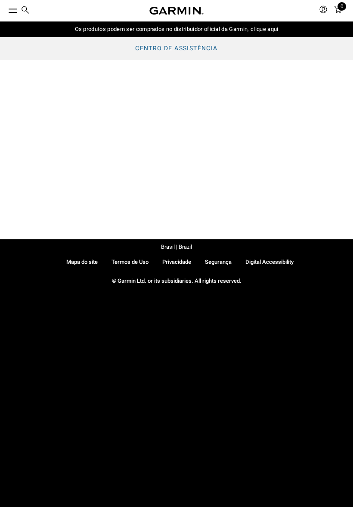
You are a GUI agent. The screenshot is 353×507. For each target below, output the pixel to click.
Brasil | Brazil (176, 247)
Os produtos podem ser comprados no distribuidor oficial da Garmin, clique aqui (177, 29)
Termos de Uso (130, 262)
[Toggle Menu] (5, 8)
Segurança (218, 262)
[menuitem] (25, 11)
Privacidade (176, 262)
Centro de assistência (176, 48)
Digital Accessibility (269, 262)
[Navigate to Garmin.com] (176, 10)
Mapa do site (82, 262)
